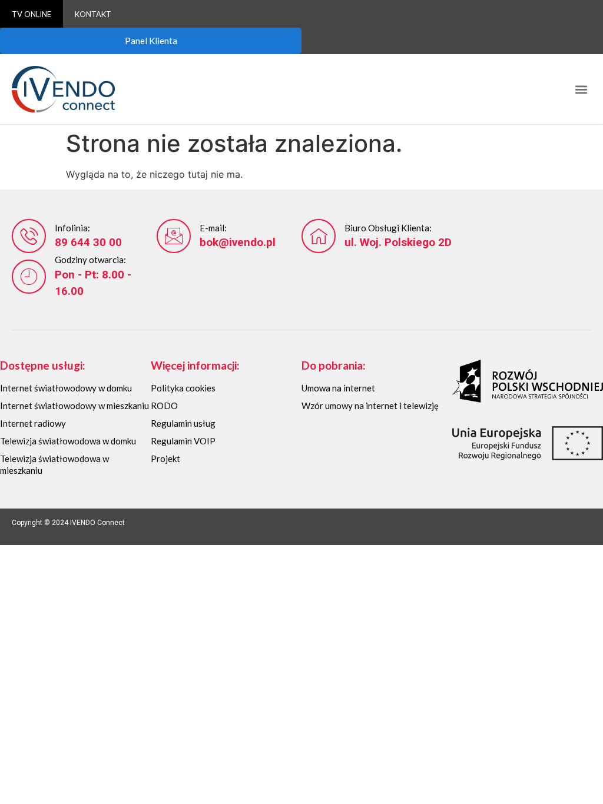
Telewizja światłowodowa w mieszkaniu (54, 464)
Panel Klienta (151, 40)
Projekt (165, 458)
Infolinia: (72, 227)
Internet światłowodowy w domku (66, 388)
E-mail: (213, 227)
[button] (581, 89)
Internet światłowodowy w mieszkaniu (74, 405)
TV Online (31, 14)
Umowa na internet (338, 388)
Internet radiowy (33, 423)
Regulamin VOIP (183, 441)
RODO (164, 405)
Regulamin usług (183, 423)
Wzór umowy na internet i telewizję (370, 405)
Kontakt (93, 14)
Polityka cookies (183, 388)
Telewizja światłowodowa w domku (68, 441)
